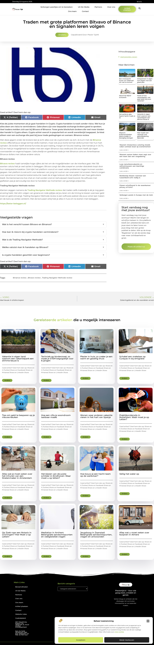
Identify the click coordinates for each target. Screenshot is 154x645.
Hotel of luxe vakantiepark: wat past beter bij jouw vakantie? (144, 98)
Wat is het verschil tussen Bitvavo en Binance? (53, 224)
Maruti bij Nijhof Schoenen (125, 96)
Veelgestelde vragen (128, 57)
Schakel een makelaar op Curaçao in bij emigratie (132, 357)
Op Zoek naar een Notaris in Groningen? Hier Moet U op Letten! (16, 534)
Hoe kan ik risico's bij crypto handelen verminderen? (53, 232)
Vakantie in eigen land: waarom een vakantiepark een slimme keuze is (143, 116)
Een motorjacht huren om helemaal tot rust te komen (126, 80)
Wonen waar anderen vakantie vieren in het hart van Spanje (96, 416)
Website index (21, 614)
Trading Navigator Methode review (44, 190)
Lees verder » (124, 150)
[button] (148, 621)
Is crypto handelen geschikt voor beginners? (53, 255)
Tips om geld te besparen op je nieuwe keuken (18, 416)
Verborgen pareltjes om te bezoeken (56, 7)
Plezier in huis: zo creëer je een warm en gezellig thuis (96, 357)
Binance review (19, 278)
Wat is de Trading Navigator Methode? (53, 239)
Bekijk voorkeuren (126, 640)
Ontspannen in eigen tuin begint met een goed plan (144, 80)
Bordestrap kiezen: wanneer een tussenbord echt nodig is (132, 177)
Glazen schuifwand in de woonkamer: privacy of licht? (135, 186)
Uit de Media (20, 591)
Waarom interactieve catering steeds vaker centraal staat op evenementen (135, 146)
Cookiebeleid (20, 618)
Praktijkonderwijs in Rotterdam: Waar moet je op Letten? (134, 417)
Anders (62, 34)
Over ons (111, 7)
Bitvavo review (7, 163)
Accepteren (80, 640)
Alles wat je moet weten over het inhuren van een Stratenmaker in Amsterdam (17, 476)
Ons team (72, 11)
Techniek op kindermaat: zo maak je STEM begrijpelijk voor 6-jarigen (57, 358)
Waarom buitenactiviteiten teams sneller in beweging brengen (126, 135)
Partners (98, 7)
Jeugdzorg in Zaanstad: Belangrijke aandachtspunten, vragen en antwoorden (96, 534)
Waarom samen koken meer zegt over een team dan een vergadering (135, 155)
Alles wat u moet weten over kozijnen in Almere (134, 533)
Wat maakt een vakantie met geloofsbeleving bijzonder (143, 135)
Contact (85, 11)
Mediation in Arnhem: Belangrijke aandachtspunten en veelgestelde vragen (57, 534)
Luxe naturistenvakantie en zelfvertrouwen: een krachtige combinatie (131, 166)
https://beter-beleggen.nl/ (13, 203)
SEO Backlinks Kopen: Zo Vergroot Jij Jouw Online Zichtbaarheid (22, 624)
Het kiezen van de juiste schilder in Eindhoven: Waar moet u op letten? (56, 476)
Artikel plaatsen (21, 606)
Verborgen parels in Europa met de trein (136, 195)
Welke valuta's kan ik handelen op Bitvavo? (53, 247)
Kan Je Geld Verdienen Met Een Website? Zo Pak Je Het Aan (22, 633)
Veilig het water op (129, 474)
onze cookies (119, 632)
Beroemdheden (21, 587)
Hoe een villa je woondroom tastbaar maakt (56, 416)
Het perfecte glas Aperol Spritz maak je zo (127, 116)
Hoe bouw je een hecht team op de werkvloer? (95, 475)
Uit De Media (83, 7)
